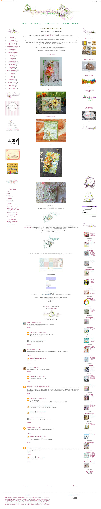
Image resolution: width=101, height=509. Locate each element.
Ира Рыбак (89, 240)
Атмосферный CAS (12, 41)
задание (12, 53)
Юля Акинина (90, 288)
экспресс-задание (12, 88)
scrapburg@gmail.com (46, 294)
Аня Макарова (90, 298)
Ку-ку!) (92, 443)
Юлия (28, 367)
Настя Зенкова (89, 471)
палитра (12, 74)
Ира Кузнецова (89, 317)
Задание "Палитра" (11, 219)
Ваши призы (76, 23)
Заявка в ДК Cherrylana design (92, 358)
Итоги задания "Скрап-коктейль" (12, 217)
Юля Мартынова (89, 423)
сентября (10, 201)
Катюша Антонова (51, 54)
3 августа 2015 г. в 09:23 (36, 427)
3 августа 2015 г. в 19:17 (41, 436)
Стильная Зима (12, 44)
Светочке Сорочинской (51, 291)
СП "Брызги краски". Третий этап (93, 300)
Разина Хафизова (89, 308)
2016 (8, 193)
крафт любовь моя (12, 61)
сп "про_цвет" (12, 83)
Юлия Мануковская (89, 442)
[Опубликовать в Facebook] (56, 306)
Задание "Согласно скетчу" (13, 212)
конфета (12, 59)
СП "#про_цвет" (12, 43)
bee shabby (12, 37)
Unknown (32, 332)
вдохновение (12, 49)
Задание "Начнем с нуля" (12, 206)
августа (9, 203)
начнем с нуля (12, 71)
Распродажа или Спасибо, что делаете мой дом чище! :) (92, 455)
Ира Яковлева (90, 327)
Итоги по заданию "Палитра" (13, 205)
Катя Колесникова (90, 279)
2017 (8, 191)
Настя (25, 227)
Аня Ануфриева (89, 433)
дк (12, 50)
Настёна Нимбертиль (51, 116)
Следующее (26, 485)
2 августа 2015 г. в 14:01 (41, 358)
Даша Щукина (90, 250)
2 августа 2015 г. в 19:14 (48, 405)
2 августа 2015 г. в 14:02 (41, 398)
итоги (50, 308)
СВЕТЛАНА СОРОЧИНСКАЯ (33, 386)
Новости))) (93, 434)
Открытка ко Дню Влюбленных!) (92, 319)
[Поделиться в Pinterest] (58, 306)
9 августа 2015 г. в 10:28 (41, 457)
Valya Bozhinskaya (90, 452)
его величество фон (12, 52)
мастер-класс (12, 64)
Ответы (29, 330)
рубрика (12, 76)
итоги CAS (12, 58)
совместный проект (12, 82)
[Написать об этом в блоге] (54, 306)
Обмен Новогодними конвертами (30, 501)
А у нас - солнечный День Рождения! (12, 215)
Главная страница (51, 485)
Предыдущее (76, 485)
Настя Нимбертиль (89, 259)
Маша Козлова (89, 336)
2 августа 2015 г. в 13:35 (44, 386)
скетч (12, 77)
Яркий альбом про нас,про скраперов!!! (92, 377)
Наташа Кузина (89, 404)
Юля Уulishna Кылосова (89, 461)
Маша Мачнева (89, 375)
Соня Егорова (90, 356)
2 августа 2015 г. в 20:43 (41, 411)
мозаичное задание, (49, 35)
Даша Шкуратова (89, 365)
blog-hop (12, 38)
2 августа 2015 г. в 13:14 (34, 367)
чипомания (12, 86)
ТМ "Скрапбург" (62, 255)
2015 (8, 195)
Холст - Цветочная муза (93, 396)
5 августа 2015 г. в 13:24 (41, 339)
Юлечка (51, 179)
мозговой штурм (12, 67)
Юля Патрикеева (89, 231)
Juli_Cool (51, 145)
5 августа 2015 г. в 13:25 (41, 417)
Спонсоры (65, 23)
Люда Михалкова (89, 394)
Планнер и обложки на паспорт (93, 310)
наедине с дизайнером (12, 70)
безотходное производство (12, 46)
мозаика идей (53, 308)
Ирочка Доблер (51, 89)
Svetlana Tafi (33, 339)
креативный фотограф (12, 62)
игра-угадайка (12, 55)
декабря (9, 196)
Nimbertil (28, 322)
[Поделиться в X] (55, 306)
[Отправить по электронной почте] (52, 306)
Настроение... (89, 472)
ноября (9, 198)
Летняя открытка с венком (93, 281)
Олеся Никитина (89, 384)
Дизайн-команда (35, 23)
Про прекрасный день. (92, 242)
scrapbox (12, 40)
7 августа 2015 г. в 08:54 (36, 447)
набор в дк (12, 68)
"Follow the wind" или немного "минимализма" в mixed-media (93, 369)
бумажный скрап (12, 47)
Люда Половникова (89, 413)
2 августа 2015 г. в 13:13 (36, 349)
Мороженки (93, 424)
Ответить (29, 327)
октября (9, 200)
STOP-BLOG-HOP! (11, 224)
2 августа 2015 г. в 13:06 (36, 322)
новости (12, 73)
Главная (23, 23)
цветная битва (12, 85)
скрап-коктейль (12, 79)
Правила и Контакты (51, 23)
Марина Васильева (89, 346)
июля (9, 226)
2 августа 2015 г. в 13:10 (41, 332)
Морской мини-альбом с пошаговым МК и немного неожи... (13, 209)
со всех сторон (12, 80)
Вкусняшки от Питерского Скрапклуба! (92, 348)
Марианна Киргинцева (89, 269)
